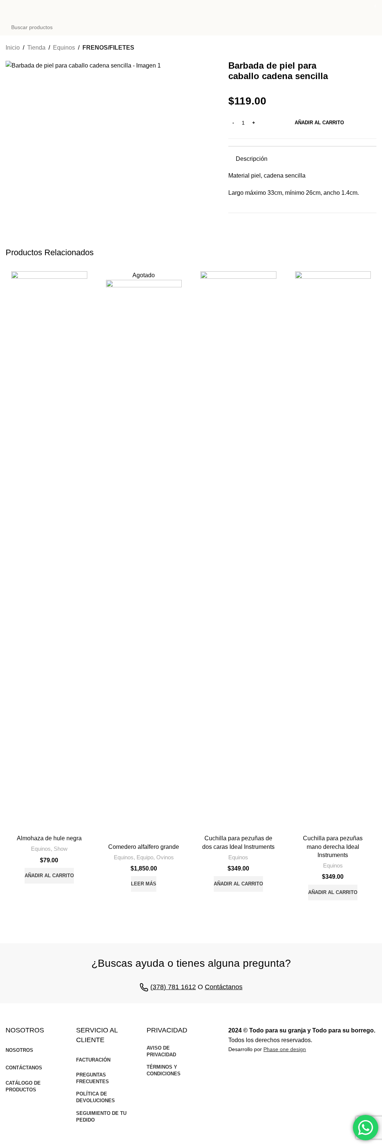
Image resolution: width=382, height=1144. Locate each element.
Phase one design (284, 1049)
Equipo (145, 857)
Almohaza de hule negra (49, 838)
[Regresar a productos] (362, 48)
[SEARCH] (368, 27)
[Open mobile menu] (8, 9)
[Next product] (371, 48)
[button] (49, 876)
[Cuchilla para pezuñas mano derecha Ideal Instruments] (333, 551)
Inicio (13, 47)
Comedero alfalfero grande (143, 847)
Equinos (64, 47)
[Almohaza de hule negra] (49, 551)
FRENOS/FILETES (108, 47)
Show (61, 849)
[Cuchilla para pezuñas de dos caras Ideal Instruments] (238, 551)
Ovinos (165, 857)
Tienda (36, 47)
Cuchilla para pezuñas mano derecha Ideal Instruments (333, 846)
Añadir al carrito (319, 122)
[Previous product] (354, 48)
